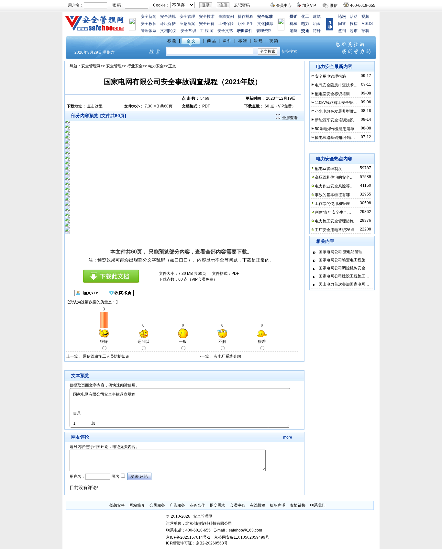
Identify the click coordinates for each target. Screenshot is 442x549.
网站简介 (137, 505)
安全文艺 (225, 30)
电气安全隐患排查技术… (336, 85)
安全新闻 (148, 16)
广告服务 (177, 505)
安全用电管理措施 (330, 76)
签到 (342, 30)
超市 (354, 30)
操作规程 (245, 16)
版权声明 (277, 505)
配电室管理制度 (328, 168)
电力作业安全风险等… (334, 186)
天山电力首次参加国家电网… (344, 284)
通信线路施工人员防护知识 (106, 356)
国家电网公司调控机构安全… (344, 268)
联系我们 (318, 505)
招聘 (365, 30)
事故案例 (226, 16)
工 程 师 (207, 30)
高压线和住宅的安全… (334, 177)
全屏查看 (290, 118)
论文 (173, 30)
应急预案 (187, 23)
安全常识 (188, 30)
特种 (317, 30)
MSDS (367, 23)
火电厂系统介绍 (227, 356)
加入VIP (309, 5)
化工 (305, 16)
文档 (164, 30)
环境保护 (168, 23)
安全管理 (187, 16)
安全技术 (207, 16)
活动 (354, 16)
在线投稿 (257, 505)
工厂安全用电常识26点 (334, 230)
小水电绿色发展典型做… (336, 111)
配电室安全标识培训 (332, 94)
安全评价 (207, 23)
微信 (333, 5)
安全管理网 (91, 66)
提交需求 (217, 505)
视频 (365, 16)
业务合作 (197, 505)
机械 (293, 23)
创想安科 (117, 505)
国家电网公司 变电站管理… (342, 252)
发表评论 (139, 476)
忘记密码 (242, 5)
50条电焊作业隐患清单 (334, 129)
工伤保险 (226, 23)
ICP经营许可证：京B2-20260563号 (197, 543)
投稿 (354, 23)
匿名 (115, 476)
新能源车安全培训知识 (334, 120)
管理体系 (148, 30)
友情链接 (297, 505)
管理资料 (264, 30)
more (287, 437)
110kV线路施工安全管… (336, 102)
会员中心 (284, 5)
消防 (293, 30)
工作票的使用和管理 (332, 203)
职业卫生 (245, 23)
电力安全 (156, 66)
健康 (270, 23)
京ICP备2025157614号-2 (188, 537)
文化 (261, 23)
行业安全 (135, 66)
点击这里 (95, 106)
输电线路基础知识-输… (335, 137)
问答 (342, 23)
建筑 (317, 16)
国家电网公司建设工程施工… (344, 276)
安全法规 (168, 16)
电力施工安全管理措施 (334, 221)
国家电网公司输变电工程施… (344, 260)
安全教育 (148, 23)
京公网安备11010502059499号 (241, 537)
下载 (242, 251)
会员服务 (157, 505)
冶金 (317, 23)
